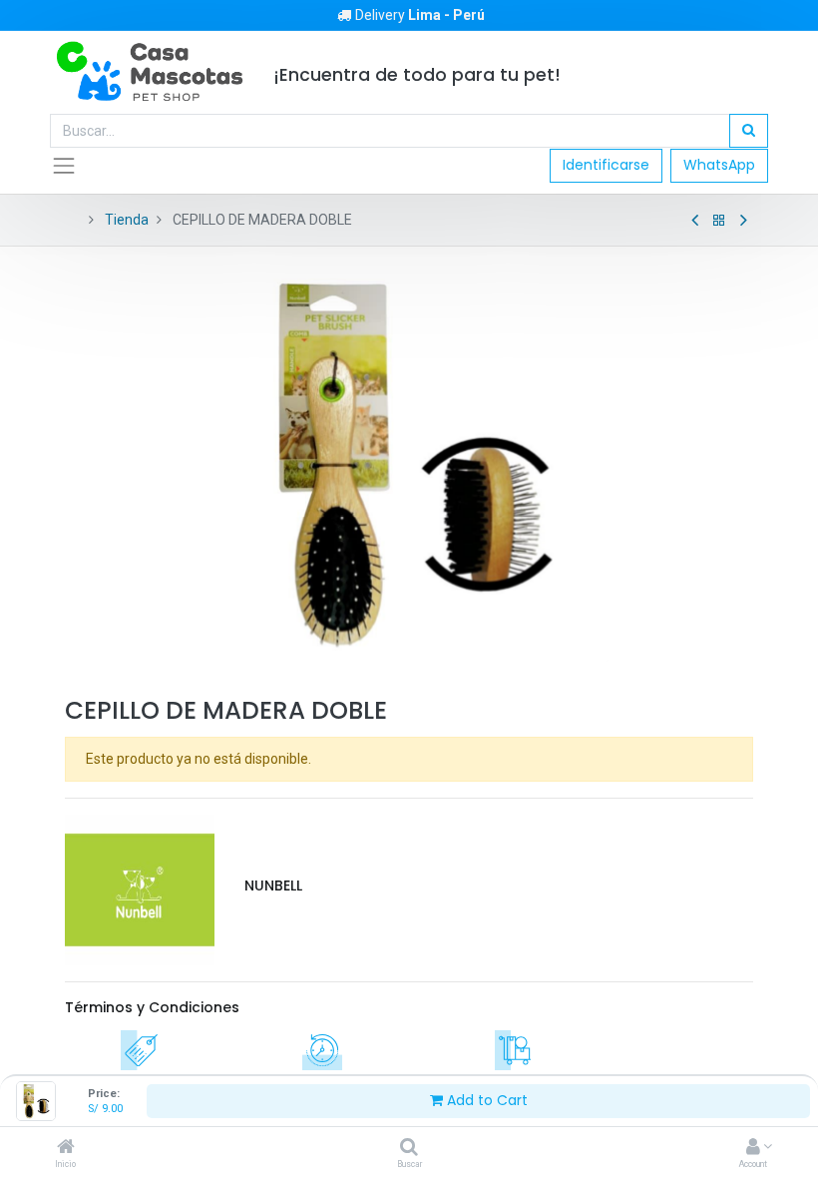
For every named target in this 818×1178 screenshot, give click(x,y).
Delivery (420, 15)
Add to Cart (485, 1100)
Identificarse (606, 165)
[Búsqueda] (748, 131)
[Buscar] (409, 1148)
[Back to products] (719, 221)
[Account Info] (753, 1148)
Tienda (127, 220)
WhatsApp (719, 165)
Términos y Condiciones (152, 1007)
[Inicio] (66, 1148)
